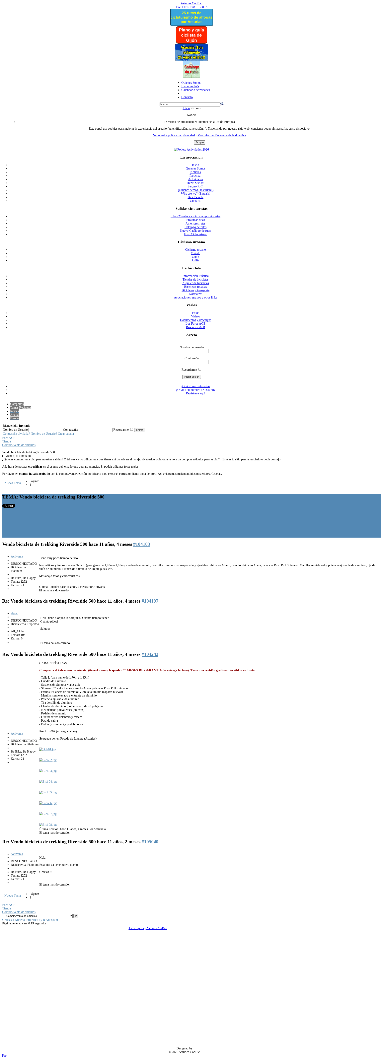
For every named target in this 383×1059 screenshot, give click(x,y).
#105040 (150, 841)
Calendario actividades (195, 90)
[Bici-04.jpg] (48, 781)
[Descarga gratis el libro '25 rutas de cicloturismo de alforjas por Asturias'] (191, 24)
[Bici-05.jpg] (48, 792)
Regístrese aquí (195, 393)
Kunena (20, 919)
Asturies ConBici (191, 3)
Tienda (6, 441)
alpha (14, 613)
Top (4, 1055)
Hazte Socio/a (190, 86)
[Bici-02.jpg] (48, 760)
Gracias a (8, 919)
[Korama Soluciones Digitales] (374, 1049)
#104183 (141, 544)
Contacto (187, 97)
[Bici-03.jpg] (48, 770)
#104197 (150, 601)
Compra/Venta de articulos (19, 445)
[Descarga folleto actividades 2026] (191, 149)
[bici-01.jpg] (47, 749)
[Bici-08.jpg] (48, 824)
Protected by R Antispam (42, 919)
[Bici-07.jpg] (48, 814)
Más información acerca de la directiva (221, 135)
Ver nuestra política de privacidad (174, 135)
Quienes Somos (191, 82)
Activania (17, 556)
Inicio (186, 108)
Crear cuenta (66, 433)
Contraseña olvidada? (16, 433)
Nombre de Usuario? (44, 433)
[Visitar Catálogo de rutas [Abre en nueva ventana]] (191, 76)
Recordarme (189, 369)
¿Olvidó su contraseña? (195, 386)
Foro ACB (9, 437)
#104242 (150, 654)
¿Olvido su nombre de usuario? (195, 389)
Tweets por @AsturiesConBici (147, 928)
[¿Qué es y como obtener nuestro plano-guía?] (192, 42)
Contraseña (192, 358)
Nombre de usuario (192, 347)
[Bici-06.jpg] (48, 803)
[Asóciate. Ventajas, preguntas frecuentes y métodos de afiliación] (191, 59)
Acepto (199, 142)
